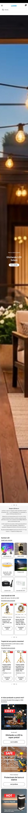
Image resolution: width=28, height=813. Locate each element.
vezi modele (14, 742)
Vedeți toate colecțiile (6, 540)
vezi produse (14, 784)
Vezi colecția (14, 265)
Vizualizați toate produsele (8, 600)
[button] (25, 5)
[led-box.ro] (13, 5)
